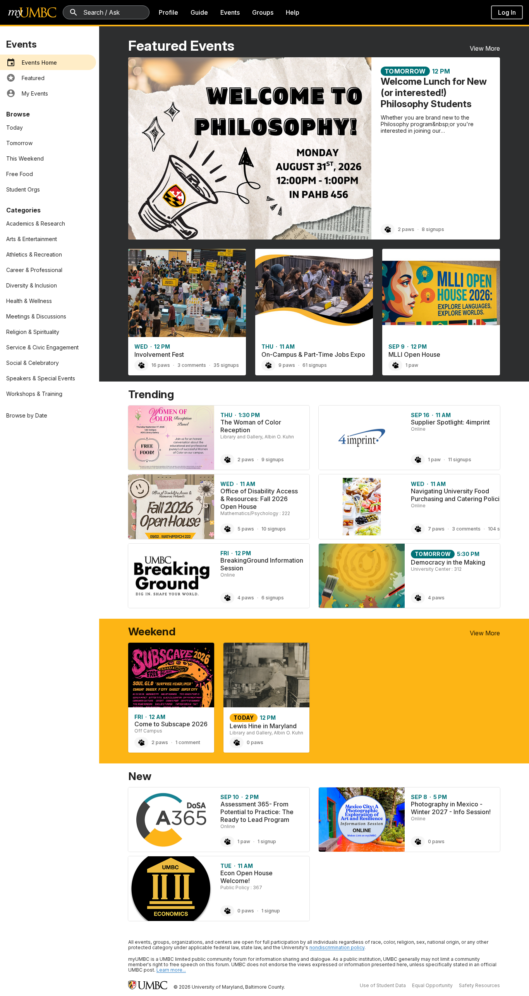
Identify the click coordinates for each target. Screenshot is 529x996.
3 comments (191, 365)
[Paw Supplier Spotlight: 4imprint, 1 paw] (418, 459)
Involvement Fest (159, 354)
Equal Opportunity (432, 985)
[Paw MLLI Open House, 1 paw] (395, 365)
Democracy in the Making (448, 562)
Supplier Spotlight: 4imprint (450, 422)
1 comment (187, 742)
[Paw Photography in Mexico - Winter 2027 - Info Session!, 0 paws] (418, 841)
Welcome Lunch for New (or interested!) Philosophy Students (434, 93)
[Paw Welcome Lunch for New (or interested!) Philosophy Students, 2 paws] (388, 229)
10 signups (273, 529)
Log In (507, 12)
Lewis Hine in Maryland (263, 726)
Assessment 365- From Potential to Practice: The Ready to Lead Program (257, 811)
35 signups (226, 365)
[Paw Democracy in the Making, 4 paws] (418, 597)
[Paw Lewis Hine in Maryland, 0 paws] (237, 742)
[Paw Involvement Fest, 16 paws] (141, 365)
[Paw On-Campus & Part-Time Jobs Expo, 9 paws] (268, 365)
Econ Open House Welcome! (246, 877)
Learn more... (171, 970)
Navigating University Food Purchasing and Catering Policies (459, 495)
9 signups (272, 459)
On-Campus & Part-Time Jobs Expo (313, 354)
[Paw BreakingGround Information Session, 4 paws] (227, 597)
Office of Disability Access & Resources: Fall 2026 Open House (259, 498)
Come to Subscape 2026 (171, 724)
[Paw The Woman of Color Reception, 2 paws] (227, 459)
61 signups (314, 365)
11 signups (459, 459)
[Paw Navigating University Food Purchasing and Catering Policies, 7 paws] (418, 529)
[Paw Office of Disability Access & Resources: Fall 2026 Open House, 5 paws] (227, 529)
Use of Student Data (383, 985)
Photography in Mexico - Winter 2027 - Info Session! (451, 808)
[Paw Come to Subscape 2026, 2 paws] (141, 742)
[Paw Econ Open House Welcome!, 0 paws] (227, 910)
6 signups (272, 598)
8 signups (433, 229)
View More (485, 48)
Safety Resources (479, 985)
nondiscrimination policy (336, 947)
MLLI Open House (414, 354)
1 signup (267, 841)
